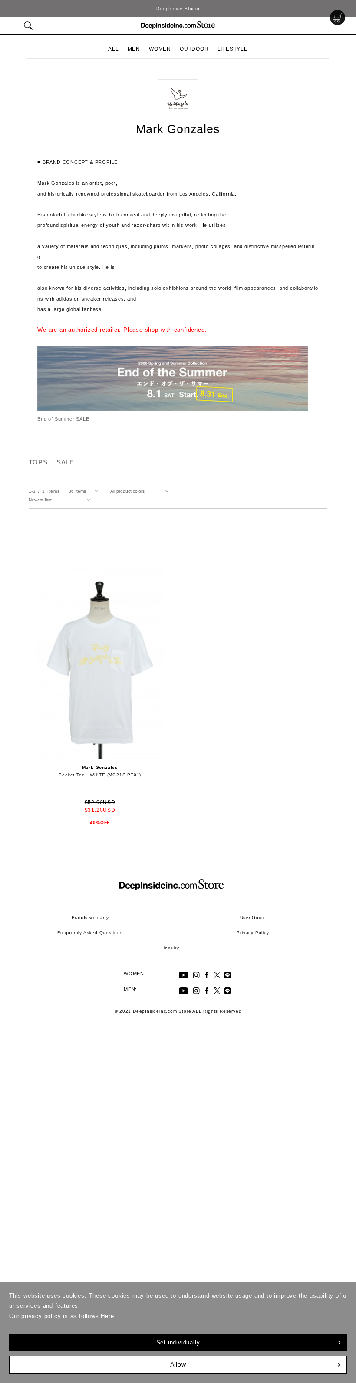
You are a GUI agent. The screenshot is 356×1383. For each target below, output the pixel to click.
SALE (65, 462)
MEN (134, 49)
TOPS (38, 462)
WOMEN (160, 49)
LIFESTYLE (233, 49)
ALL (113, 49)
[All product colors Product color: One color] (141, 491)
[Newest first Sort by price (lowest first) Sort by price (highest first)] (61, 500)
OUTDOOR (194, 49)
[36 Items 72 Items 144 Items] (85, 491)
